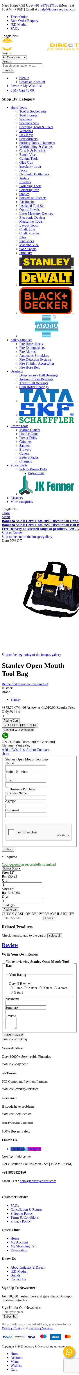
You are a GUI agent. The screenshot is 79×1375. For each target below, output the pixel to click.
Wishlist (16, 1365)
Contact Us (18, 1279)
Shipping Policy (22, 1213)
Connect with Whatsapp (19, 729)
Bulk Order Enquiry (24, 21)
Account (16, 1357)
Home (15, 1238)
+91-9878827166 (46, 5)
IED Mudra (19, 24)
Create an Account (32, 82)
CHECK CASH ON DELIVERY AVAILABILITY (38, 914)
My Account (19, 1242)
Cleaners (17, 498)
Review (10, 945)
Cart (13, 1369)
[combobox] (22, 65)
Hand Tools (19, 107)
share (5, 753)
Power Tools (19, 426)
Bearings (17, 371)
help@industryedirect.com (58, 9)
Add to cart (11, 909)
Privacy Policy (21, 1221)
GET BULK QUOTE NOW (20, 725)
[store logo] (40, 49)
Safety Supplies (21, 340)
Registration (19, 1250)
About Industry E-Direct (27, 1267)
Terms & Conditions (25, 1217)
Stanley (16, 699)
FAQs (15, 28)
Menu (6, 517)
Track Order (19, 17)
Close (6, 513)
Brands (15, 1275)
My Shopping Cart (23, 1246)
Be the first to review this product (25, 684)
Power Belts (19, 465)
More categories (22, 502)
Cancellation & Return (26, 1209)
